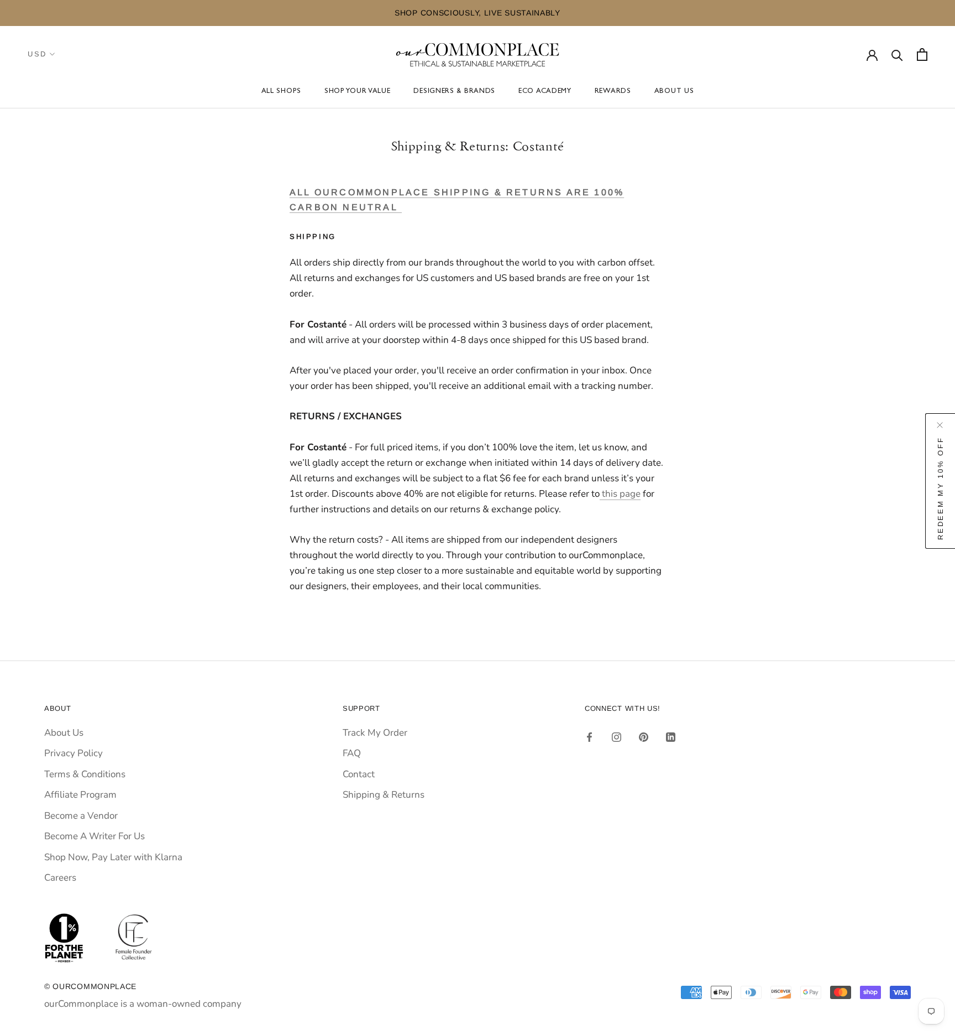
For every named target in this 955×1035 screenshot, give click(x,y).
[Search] (897, 54)
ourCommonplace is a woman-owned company (143, 1003)
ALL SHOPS (281, 92)
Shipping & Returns (383, 794)
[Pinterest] (643, 737)
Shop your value (357, 92)
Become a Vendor (81, 815)
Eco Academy (544, 92)
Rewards (613, 92)
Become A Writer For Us (94, 836)
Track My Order (375, 732)
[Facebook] (589, 737)
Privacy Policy (73, 753)
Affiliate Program (80, 794)
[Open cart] (922, 54)
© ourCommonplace (90, 986)
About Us (674, 92)
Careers (60, 877)
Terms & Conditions (84, 774)
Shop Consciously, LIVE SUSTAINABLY (477, 12)
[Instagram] (616, 737)
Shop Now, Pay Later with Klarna (113, 857)
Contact (359, 774)
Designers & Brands (454, 92)
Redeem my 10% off (940, 487)
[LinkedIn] (670, 737)
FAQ (352, 753)
